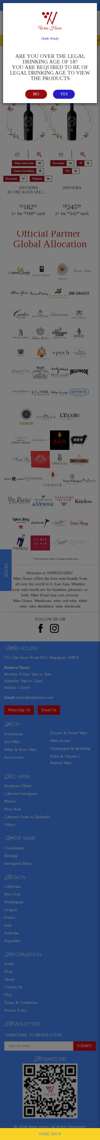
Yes (64, 94)
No (36, 94)
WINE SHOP (50, 1134)
